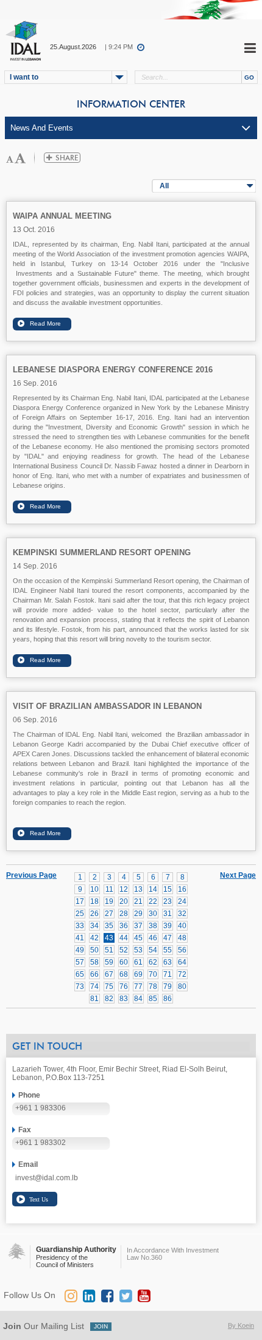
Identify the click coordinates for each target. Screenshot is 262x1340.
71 (167, 974)
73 (80, 986)
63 (167, 962)
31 (167, 913)
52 (123, 950)
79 (167, 986)
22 (153, 901)
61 (138, 962)
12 (123, 889)
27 (109, 913)
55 (167, 950)
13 (138, 889)
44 (123, 938)
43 (109, 938)
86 (167, 998)
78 (153, 986)
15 (167, 889)
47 (167, 938)
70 (153, 974)
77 (138, 986)
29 (138, 913)
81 (94, 998)
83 (123, 998)
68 (123, 974)
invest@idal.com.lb (46, 1178)
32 (182, 913)
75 (109, 986)
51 (109, 950)
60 (123, 962)
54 (153, 950)
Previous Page (31, 875)
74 (94, 986)
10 (94, 889)
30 (153, 913)
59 (109, 962)
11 (109, 889)
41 (80, 938)
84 (138, 998)
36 (123, 925)
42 (94, 938)
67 (109, 974)
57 (80, 962)
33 (80, 925)
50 (94, 950)
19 (109, 901)
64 (182, 962)
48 (182, 938)
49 (80, 950)
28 (123, 913)
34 (94, 925)
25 (80, 913)
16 (182, 889)
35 (109, 925)
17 (80, 901)
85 (153, 998)
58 (94, 962)
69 (138, 974)
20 (123, 901)
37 (138, 925)
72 (182, 974)
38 (153, 925)
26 (94, 913)
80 (182, 986)
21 (138, 901)
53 (138, 950)
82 (109, 998)
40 (182, 925)
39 (167, 925)
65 (80, 974)
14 (153, 889)
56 (182, 950)
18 (94, 901)
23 (167, 901)
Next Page (238, 874)
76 (123, 986)
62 (153, 962)
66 (94, 974)
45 (138, 938)
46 (153, 938)
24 (182, 901)
